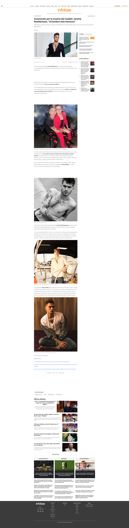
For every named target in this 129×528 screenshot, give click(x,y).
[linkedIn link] (42, 511)
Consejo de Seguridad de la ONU (62, 13)
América (52, 504)
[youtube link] (38, 511)
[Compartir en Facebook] (66, 62)
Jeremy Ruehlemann (38, 394)
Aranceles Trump (77, 13)
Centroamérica (64, 6)
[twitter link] (40, 509)
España (52, 6)
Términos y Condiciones (89, 504)
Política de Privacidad (89, 506)
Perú (59, 6)
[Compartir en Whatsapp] (64, 62)
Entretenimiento (85, 6)
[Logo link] (64, 9)
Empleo (65, 504)
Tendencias (91, 6)
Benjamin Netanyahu (71, 13)
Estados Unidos (43, 6)
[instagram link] (42, 509)
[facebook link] (38, 509)
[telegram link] (40, 511)
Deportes (79, 6)
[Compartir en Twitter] (69, 62)
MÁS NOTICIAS (55, 454)
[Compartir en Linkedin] (71, 62)
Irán (81, 13)
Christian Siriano (59, 394)
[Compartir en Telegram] (73, 62)
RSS (52, 517)
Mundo (69, 6)
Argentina (37, 6)
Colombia (48, 6)
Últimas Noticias (74, 6)
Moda (45, 394)
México (56, 6)
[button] (2, 6)
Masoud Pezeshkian (53, 13)
